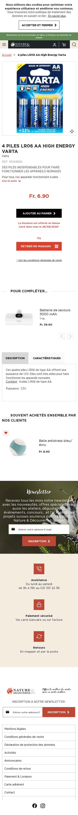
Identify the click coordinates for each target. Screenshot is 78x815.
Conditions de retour (17, 768)
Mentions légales (15, 728)
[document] (39, 16)
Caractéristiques (47, 358)
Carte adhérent (14, 784)
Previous (62, 336)
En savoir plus (57, 15)
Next (70, 336)
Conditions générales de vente (24, 736)
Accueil (6, 54)
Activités (10, 752)
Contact (9, 792)
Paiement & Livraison (18, 776)
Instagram (43, 805)
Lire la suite (9, 181)
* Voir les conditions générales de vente (39, 260)
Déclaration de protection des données (29, 744)
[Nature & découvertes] (20, 44)
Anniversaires (13, 760)
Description (15, 358)
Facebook (34, 805)
